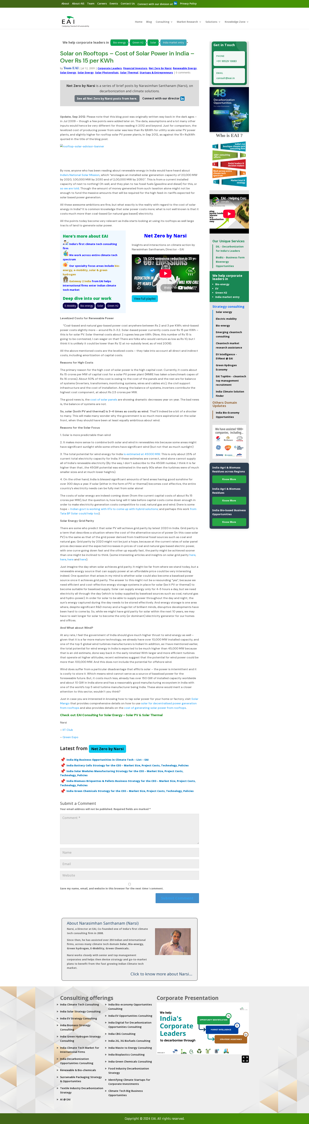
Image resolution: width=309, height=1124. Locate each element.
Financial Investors (135, 68)
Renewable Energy (185, 68)
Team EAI (71, 68)
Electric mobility (226, 318)
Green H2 (138, 42)
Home (138, 22)
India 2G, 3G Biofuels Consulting (129, 1040)
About (65, 3)
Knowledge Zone (235, 22)
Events (114, 3)
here (192, 555)
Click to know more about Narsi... (161, 973)
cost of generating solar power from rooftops (155, 708)
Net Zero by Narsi (160, 68)
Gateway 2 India (80, 281)
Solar (153, 42)
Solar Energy (68, 72)
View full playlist (145, 299)
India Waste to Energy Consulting (130, 1047)
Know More (229, 479)
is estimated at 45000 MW (142, 454)
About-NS (78, 3)
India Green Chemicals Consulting (130, 1061)
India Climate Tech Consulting (79, 1004)
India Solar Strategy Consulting (80, 1011)
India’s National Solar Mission (80, 175)
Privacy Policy (188, 3)
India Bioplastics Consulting (126, 1054)
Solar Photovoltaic (107, 72)
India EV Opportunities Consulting (130, 1015)
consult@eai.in (225, 78)
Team (90, 3)
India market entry (173, 42)
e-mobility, (81, 270)
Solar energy (224, 312)
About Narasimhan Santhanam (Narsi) (103, 923)
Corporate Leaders (110, 68)
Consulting (162, 22)
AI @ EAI (65, 1099)
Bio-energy (119, 42)
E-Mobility (70, 305)
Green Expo (70, 737)
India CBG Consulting (122, 1033)
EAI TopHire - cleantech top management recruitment (231, 381)
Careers (102, 3)
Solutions (211, 22)
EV (216, 288)
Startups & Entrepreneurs (156, 72)
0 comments (183, 72)
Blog (149, 22)
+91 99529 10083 (226, 61)
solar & (94, 270)
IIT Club (68, 730)
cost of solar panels (103, 399)
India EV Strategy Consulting (78, 1018)
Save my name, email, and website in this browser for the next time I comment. (111, 888)
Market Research (187, 22)
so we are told (69, 188)
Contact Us (128, 3)
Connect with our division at (156, 4)
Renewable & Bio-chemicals (78, 1070)
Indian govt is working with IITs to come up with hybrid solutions (114, 509)
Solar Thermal (129, 72)
